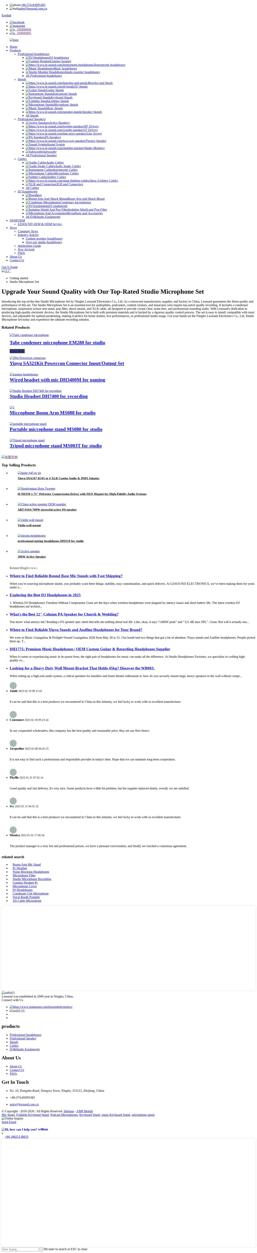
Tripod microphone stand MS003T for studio (56, 445)
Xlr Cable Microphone (27, 900)
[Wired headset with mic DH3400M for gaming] (24, 374)
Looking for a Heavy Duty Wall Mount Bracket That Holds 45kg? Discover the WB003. (82, 668)
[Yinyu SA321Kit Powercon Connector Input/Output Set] (28, 358)
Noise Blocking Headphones (31, 871)
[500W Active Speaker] (29, 551)
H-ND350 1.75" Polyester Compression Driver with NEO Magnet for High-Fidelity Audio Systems (82, 494)
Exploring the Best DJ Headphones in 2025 (45, 595)
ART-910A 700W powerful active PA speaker (47, 509)
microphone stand (143, 1115)
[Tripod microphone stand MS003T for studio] (27, 440)
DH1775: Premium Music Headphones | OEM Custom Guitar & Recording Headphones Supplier (90, 649)
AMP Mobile (84, 1111)
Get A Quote (10, 267)
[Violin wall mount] (30, 520)
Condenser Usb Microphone (31, 893)
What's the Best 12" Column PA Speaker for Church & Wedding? (64, 614)
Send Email (9, 1122)
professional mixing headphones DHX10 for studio (51, 541)
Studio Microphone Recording (32, 879)
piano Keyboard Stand (116, 1115)
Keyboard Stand (89, 1115)
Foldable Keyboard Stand (32, 1115)
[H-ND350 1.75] (36, 488)
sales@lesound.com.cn (32, 8)
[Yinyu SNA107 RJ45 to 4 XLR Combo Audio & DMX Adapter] (29, 473)
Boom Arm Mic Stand (27, 864)
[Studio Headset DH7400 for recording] (35, 391)
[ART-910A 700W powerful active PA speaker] (42, 504)
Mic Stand (8, 1115)
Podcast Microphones (64, 1115)
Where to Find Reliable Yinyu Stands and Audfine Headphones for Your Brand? (76, 630)
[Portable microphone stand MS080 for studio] (28, 424)
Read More (17, 351)
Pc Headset (20, 868)
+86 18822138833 (16, 1136)
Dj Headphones (23, 890)
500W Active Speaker (32, 556)
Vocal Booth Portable (26, 897)
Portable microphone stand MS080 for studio (56, 429)
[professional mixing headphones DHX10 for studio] (32, 535)
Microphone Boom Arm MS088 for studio (53, 412)
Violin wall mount (29, 525)
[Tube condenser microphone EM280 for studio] (29, 335)
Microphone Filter (24, 875)
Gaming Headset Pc (25, 882)
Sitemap (69, 1111)
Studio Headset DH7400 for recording (49, 396)
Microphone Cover (25, 886)
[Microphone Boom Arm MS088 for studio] (12, 407)
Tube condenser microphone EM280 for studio (57, 342)
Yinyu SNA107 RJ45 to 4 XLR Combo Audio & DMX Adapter (59, 478)
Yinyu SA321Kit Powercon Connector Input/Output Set (67, 363)
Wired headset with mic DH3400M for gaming (57, 379)
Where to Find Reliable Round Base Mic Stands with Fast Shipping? (66, 576)
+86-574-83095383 (33, 5)
